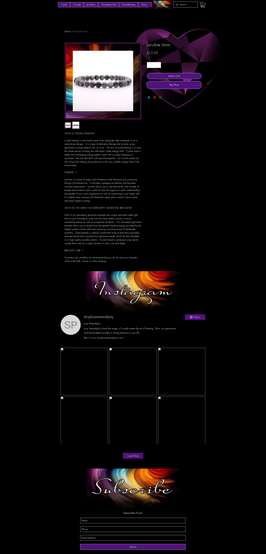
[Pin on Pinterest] (155, 97)
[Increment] (159, 65)
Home (67, 31)
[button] (203, 5)
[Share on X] (166, 97)
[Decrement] (149, 65)
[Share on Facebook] (149, 97)
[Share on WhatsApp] (160, 97)
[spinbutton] (154, 65)
